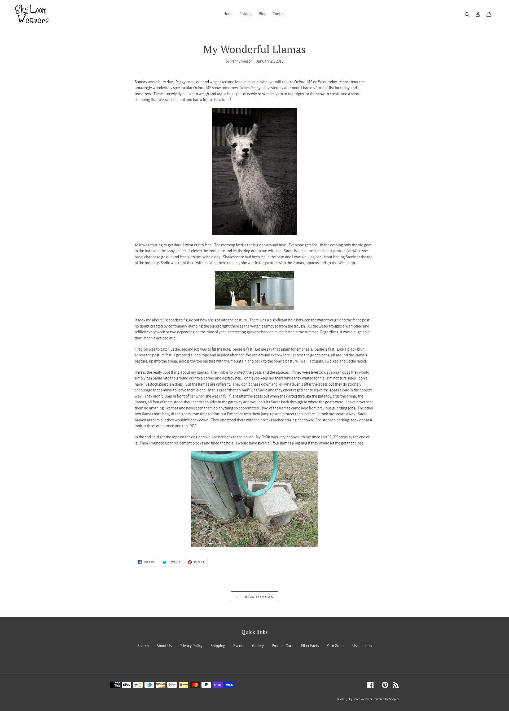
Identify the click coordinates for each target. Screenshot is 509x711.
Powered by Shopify (386, 699)
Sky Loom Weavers (360, 699)
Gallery (258, 645)
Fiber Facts (310, 645)
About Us (164, 645)
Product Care (282, 645)
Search (143, 645)
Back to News (258, 596)
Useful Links (362, 645)
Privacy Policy (191, 645)
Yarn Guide (335, 645)
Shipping (217, 645)
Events (238, 645)
